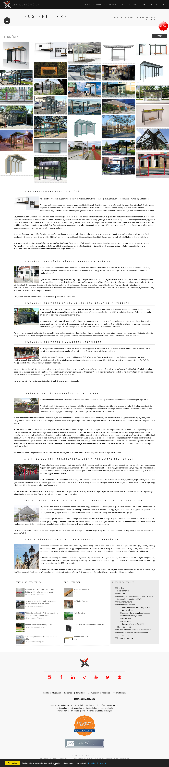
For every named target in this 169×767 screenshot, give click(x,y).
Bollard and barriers (125, 638)
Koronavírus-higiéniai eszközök (129, 599)
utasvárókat (69, 297)
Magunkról (56, 693)
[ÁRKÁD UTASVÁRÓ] (152, 165)
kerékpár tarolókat (98, 443)
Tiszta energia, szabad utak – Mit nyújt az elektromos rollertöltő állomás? (40, 602)
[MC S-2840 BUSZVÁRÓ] (50, 105)
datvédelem (94, 693)
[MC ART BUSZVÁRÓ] (16, 78)
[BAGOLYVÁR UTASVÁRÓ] (84, 53)
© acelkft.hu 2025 (84, 755)
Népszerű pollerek (124, 627)
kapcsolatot (129, 572)
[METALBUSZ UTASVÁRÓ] (50, 170)
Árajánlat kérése (119, 693)
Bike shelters (127, 618)
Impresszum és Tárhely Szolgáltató (71, 711)
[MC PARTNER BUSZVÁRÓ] (118, 166)
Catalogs (125, 5)
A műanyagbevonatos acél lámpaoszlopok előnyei (41, 637)
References (101, 5)
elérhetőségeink (67, 381)
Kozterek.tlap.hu (92, 708)
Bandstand (126, 621)
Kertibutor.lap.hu (62, 708)
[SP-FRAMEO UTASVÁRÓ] (152, 116)
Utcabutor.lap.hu (77, 708)
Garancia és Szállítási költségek (99, 711)
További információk (97, 763)
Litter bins (121, 593)
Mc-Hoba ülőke (79, 613)
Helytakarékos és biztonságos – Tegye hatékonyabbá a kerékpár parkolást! (39, 590)
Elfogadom (12, 763)
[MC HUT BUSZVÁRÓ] (84, 90)
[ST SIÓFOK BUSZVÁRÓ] (118, 126)
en (163, 5)
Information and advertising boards (136, 607)
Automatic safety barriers (132, 616)
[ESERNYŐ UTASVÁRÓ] (118, 53)
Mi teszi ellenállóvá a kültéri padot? (38, 625)
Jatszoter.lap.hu (107, 708)
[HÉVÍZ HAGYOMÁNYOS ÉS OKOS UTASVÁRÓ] (152, 71)
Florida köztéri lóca (81, 636)
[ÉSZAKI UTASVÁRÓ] (152, 49)
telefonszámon (54, 249)
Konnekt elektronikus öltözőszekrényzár (89, 625)
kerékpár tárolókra (62, 429)
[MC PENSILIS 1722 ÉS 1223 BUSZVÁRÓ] (50, 147)
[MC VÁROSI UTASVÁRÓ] (16, 55)
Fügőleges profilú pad (82, 589)
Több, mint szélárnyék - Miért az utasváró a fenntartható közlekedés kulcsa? (41, 614)
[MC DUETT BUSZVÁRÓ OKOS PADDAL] (118, 148)
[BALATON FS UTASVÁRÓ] (16, 164)
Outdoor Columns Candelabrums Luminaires (135, 596)
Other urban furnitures (134, 17)
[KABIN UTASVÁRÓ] (50, 70)
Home (115, 17)
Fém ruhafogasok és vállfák (133, 624)
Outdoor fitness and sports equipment (132, 632)
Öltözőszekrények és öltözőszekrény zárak (134, 629)
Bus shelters (127, 610)
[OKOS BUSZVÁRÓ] (50, 51)
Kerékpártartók (123, 591)
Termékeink (80, 693)
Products (114, 5)
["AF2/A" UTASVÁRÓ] (84, 150)
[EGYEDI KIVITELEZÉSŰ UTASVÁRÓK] (152, 139)
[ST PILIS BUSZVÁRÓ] (16, 117)
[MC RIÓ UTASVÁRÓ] (16, 95)
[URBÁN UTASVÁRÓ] (84, 128)
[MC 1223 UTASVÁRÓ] (84, 73)
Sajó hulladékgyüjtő (81, 601)
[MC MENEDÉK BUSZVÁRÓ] (152, 94)
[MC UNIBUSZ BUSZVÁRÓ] (84, 107)
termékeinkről (52, 335)
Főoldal (46, 693)
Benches (120, 588)
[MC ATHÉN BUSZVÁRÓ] (50, 87)
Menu (7, 20)
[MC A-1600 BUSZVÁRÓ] (118, 73)
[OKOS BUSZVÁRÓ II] (118, 106)
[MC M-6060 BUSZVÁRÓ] (118, 90)
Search (155, 5)
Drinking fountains (124, 602)
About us (89, 5)
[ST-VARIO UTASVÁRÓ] (50, 127)
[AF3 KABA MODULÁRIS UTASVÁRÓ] (16, 140)
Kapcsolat (106, 693)
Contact (137, 5)
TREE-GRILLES (123, 635)
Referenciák (68, 693)
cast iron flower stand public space (136, 613)
